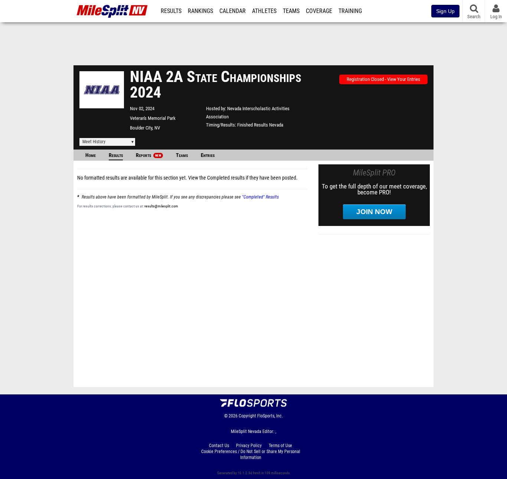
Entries (208, 155)
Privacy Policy (249, 445)
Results (171, 11)
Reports (148, 155)
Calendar (232, 11)
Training (350, 11)
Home (90, 155)
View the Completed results (216, 178)
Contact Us (219, 445)
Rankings (200, 11)
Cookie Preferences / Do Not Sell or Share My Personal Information (250, 454)
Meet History (93, 141)
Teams (291, 11)
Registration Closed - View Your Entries (383, 79)
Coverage (319, 11)
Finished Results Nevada (260, 125)
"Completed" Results (260, 197)
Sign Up (445, 11)
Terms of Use (280, 445)
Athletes (264, 11)
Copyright (247, 416)
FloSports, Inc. (270, 416)
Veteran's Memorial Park (153, 118)
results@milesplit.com (161, 206)
